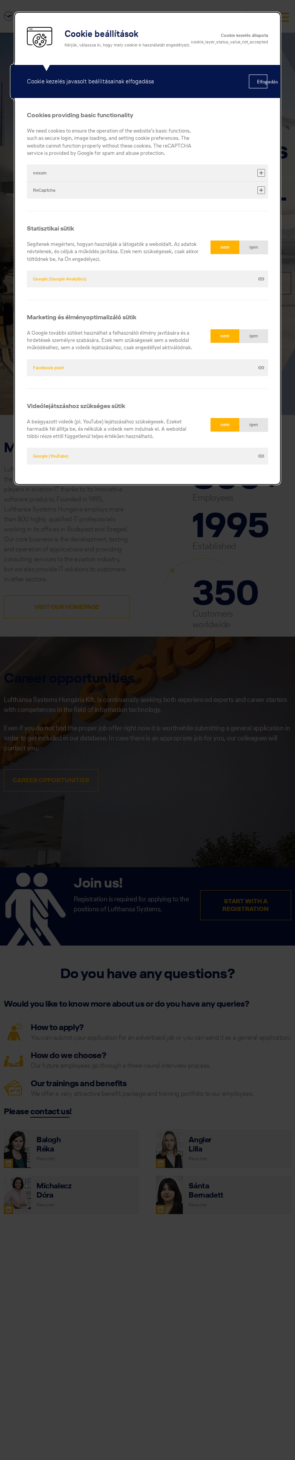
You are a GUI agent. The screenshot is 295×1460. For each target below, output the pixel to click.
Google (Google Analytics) (59, 279)
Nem (224, 247)
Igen (253, 247)
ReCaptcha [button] (44, 190)
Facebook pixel (48, 368)
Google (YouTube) (50, 456)
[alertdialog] (147, 248)
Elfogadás (262, 81)
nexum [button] (39, 173)
